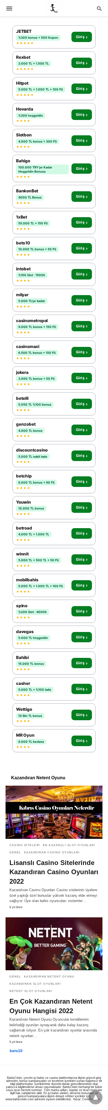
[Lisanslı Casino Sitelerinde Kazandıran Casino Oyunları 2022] (54, 812)
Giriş (82, 37)
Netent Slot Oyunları (30, 991)
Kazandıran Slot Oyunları (35, 983)
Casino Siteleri (24, 845)
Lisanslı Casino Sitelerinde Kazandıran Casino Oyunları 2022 (53, 872)
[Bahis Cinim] (54, 8)
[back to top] (95, 1097)
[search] (99, 8)
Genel (15, 852)
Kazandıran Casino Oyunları (52, 852)
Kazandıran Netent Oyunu (49, 976)
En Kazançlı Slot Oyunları (69, 845)
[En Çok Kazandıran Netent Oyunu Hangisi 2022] (54, 943)
